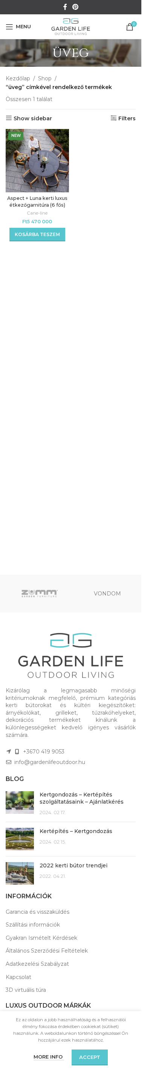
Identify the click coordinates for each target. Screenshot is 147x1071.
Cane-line (37, 213)
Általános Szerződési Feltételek (47, 950)
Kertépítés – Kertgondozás (76, 831)
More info (49, 1057)
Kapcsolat (18, 977)
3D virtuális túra (26, 990)
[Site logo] (71, 26)
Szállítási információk (33, 924)
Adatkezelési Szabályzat (37, 964)
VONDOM (107, 593)
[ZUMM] (40, 593)
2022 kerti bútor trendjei (73, 865)
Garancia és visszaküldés (37, 911)
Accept (89, 1057)
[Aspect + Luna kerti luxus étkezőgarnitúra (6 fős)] (37, 160)
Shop (45, 78)
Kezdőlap (18, 78)
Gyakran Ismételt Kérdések (41, 937)
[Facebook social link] (65, 7)
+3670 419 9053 (43, 751)
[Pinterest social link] (75, 7)
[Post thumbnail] (20, 803)
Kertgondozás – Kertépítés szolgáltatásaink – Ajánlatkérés (82, 798)
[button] (37, 234)
